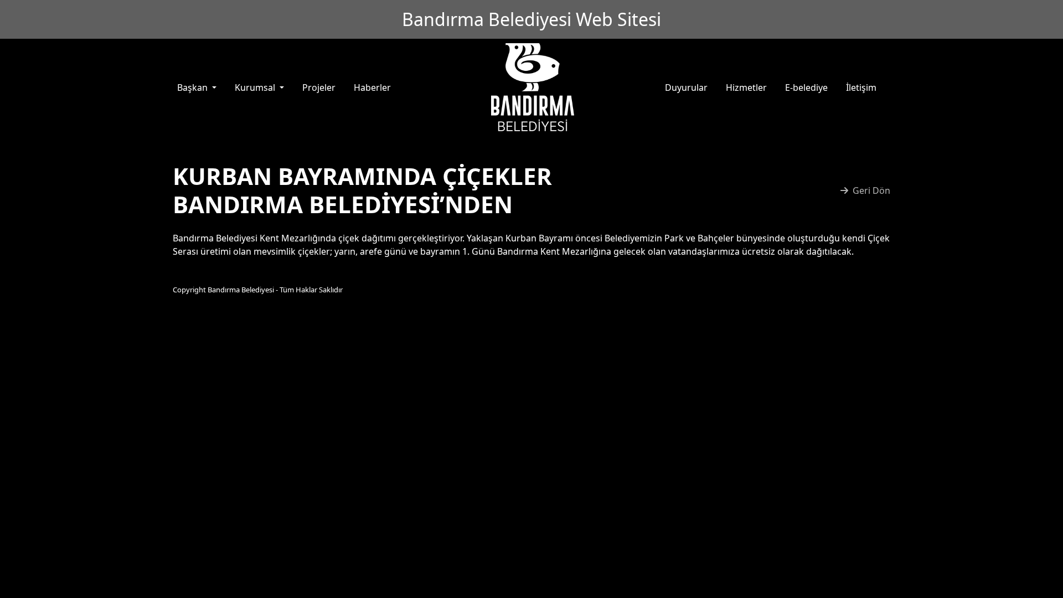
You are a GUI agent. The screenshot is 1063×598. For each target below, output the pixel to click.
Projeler (319, 87)
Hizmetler (746, 87)
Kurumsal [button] (256, 87)
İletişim (861, 87)
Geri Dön (871, 190)
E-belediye (806, 87)
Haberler (372, 87)
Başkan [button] (193, 87)
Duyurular (686, 87)
